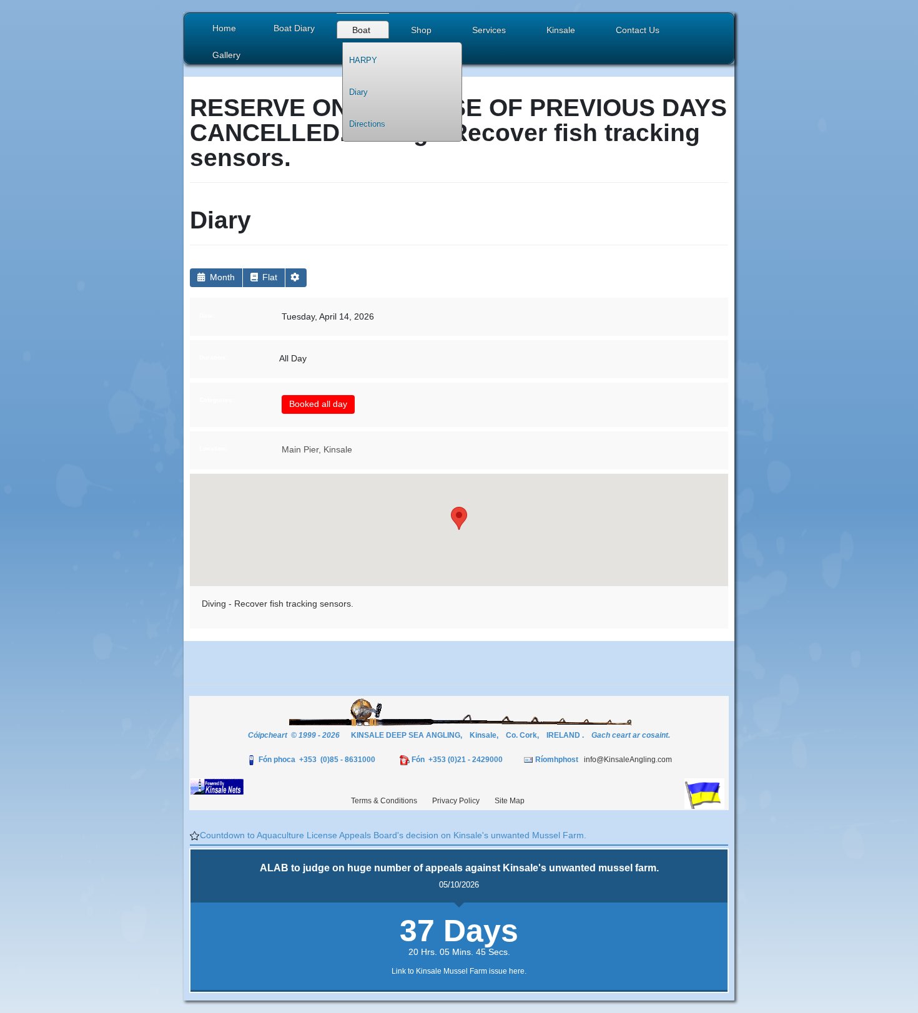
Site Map (510, 800)
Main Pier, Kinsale (317, 449)
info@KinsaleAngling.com (628, 759)
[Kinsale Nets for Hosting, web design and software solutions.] (217, 785)
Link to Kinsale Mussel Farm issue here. (459, 971)
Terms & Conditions (384, 800)
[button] (363, 31)
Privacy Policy (456, 800)
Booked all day (318, 404)
